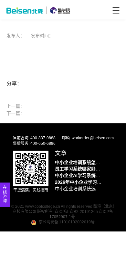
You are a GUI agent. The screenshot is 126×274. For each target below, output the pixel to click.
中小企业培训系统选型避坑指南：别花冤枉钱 (79, 188)
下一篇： (15, 113)
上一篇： (15, 106)
